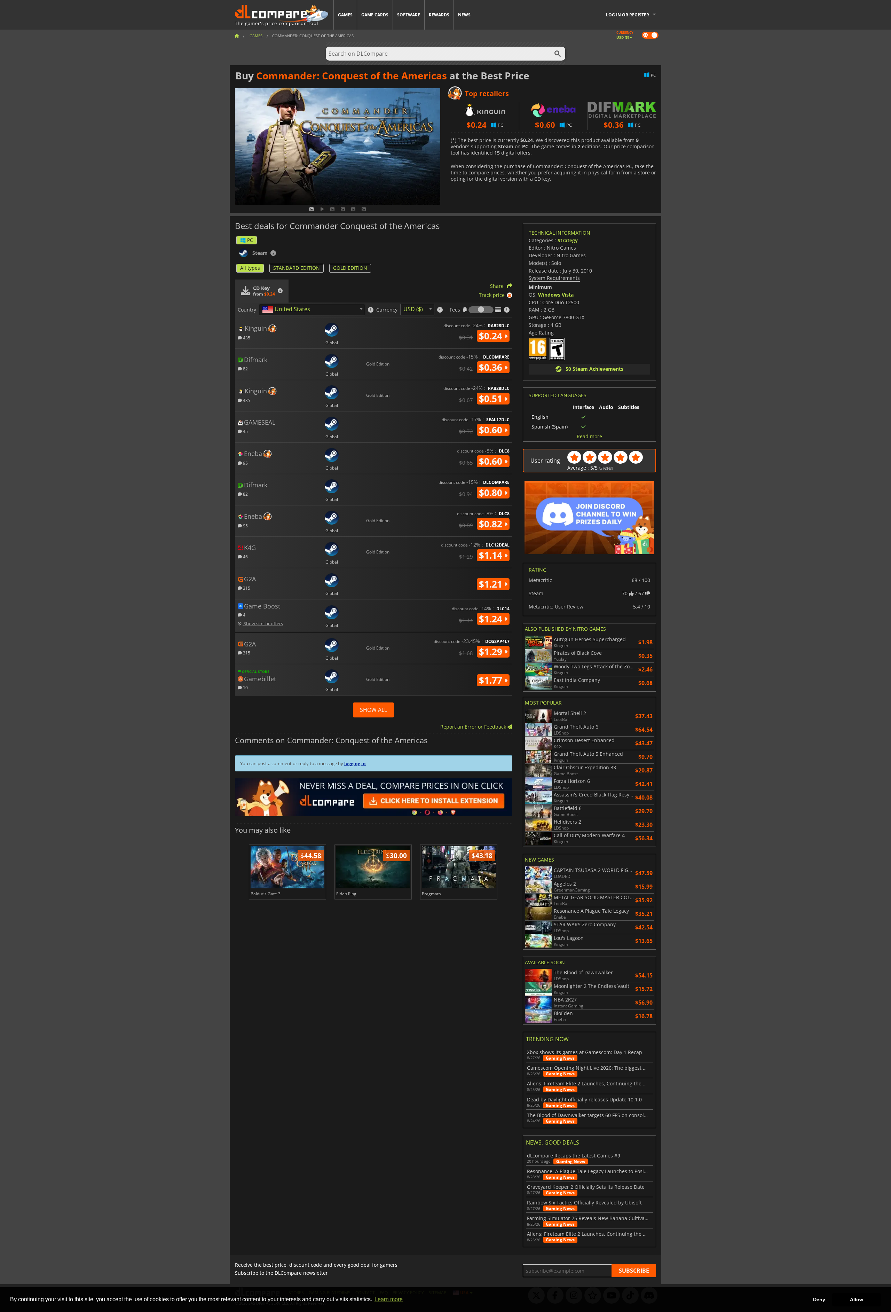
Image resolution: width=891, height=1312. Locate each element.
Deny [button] (819, 1299)
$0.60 (492, 430)
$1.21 (492, 584)
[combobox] (312, 309)
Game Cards (374, 15)
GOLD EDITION (350, 268)
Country (247, 309)
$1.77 (492, 680)
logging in (355, 763)
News (464, 15)
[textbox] (287, 309)
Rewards (439, 15)
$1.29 (492, 652)
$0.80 (492, 492)
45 (245, 431)
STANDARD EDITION (296, 268)
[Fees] (481, 309)
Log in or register (627, 15)
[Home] (237, 35)
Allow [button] (856, 1299)
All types (250, 268)
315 (246, 587)
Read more (589, 436)
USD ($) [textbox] (413, 309)
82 (245, 368)
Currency (386, 309)
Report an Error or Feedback (473, 726)
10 (245, 687)
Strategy (568, 240)
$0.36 (492, 367)
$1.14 (492, 555)
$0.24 (492, 336)
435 (246, 337)
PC (250, 240)
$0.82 (492, 524)
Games (345, 15)
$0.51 (492, 398)
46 (245, 556)
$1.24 (492, 619)
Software (408, 15)
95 (245, 462)
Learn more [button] (388, 1299)
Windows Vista (556, 294)
